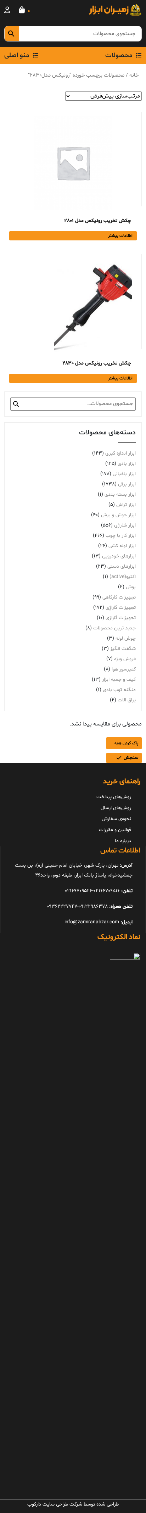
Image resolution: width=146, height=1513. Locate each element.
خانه (134, 75)
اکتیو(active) (123, 576)
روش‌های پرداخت (113, 797)
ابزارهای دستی (121, 566)
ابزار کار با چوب (121, 535)
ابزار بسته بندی (120, 494)
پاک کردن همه (126, 743)
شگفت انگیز (123, 648)
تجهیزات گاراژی (121, 617)
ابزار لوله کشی (122, 546)
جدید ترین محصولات (114, 628)
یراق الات (127, 700)
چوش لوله (126, 638)
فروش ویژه (125, 659)
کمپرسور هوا (124, 669)
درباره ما (123, 841)
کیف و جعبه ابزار (119, 679)
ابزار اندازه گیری (120, 453)
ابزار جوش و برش (118, 515)
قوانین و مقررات (115, 830)
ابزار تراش (126, 504)
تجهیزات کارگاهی (119, 597)
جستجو (16, 403)
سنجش (131, 758)
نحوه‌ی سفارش (116, 819)
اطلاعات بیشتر (120, 236)
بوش (131, 587)
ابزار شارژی (125, 525)
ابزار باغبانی (124, 474)
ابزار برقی (127, 484)
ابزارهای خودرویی (119, 556)
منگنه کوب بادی (119, 689)
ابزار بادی (127, 463)
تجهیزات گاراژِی (121, 607)
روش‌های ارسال (116, 808)
